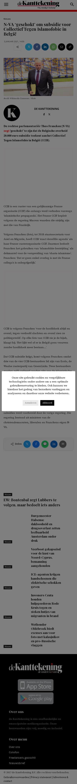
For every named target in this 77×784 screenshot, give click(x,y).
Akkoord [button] (47, 402)
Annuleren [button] (30, 402)
